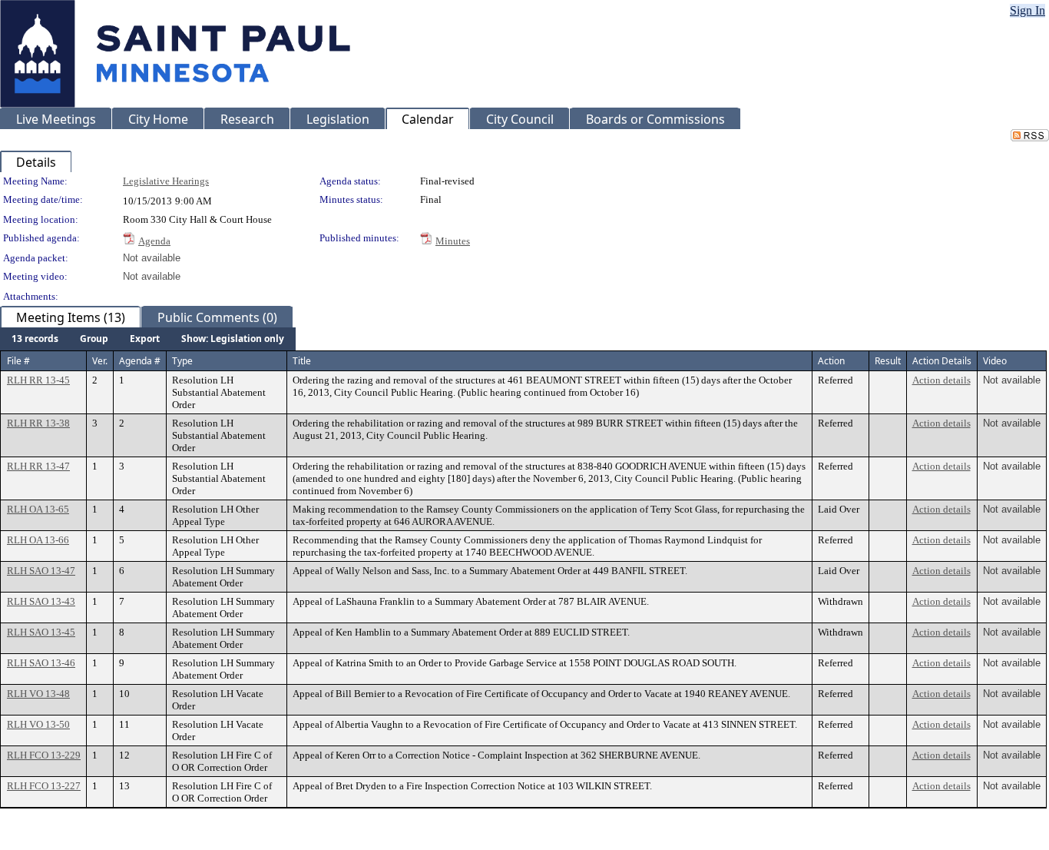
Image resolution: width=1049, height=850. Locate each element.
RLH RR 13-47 (38, 466)
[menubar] (148, 338)
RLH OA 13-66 (38, 540)
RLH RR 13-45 (38, 380)
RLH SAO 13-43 (41, 601)
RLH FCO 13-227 (44, 786)
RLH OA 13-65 (38, 509)
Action (831, 360)
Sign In (1027, 10)
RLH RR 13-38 (38, 423)
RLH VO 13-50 (38, 724)
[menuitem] (35, 339)
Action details (941, 380)
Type (182, 360)
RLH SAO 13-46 (41, 663)
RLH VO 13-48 (38, 693)
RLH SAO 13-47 (41, 570)
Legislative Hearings (166, 181)
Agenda (154, 241)
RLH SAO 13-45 (41, 632)
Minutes (452, 241)
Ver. (100, 360)
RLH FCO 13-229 (44, 755)
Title (302, 360)
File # (18, 360)
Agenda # (139, 360)
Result (888, 360)
